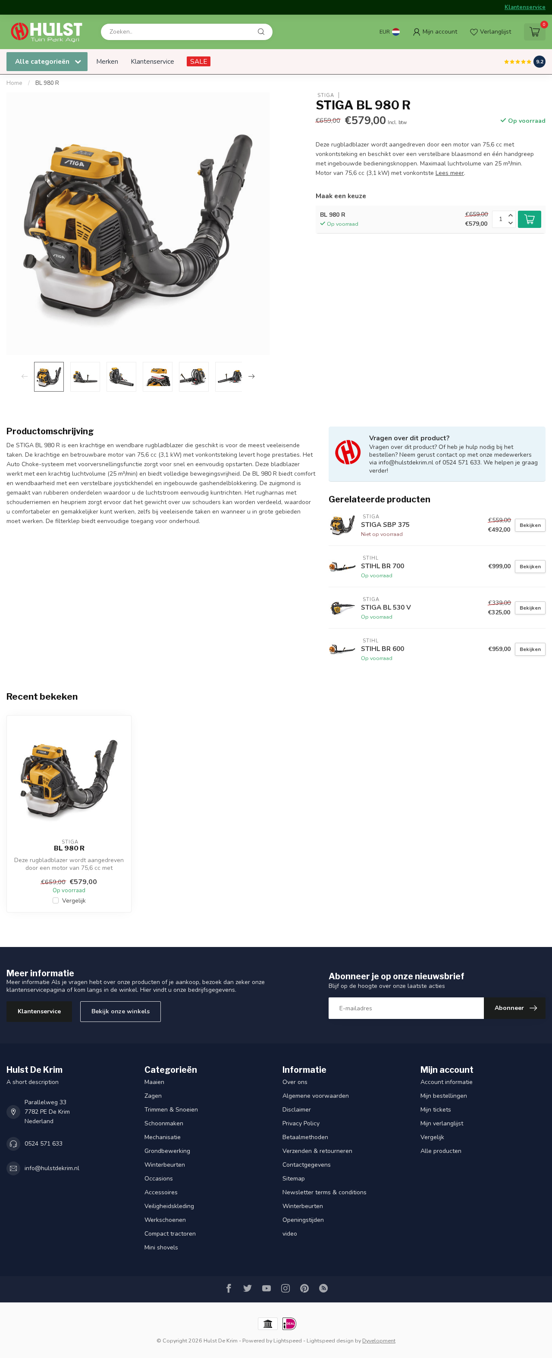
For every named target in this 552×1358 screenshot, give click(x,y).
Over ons (294, 1082)
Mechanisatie (162, 1137)
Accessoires (161, 1192)
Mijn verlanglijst (441, 1123)
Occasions (158, 1178)
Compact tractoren (170, 1234)
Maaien (154, 1082)
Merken (107, 61)
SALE (198, 61)
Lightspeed (287, 1340)
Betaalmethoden (305, 1137)
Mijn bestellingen (443, 1096)
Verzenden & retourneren (317, 1151)
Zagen (153, 1096)
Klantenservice (525, 7)
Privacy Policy (301, 1123)
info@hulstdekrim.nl (52, 1168)
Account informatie (446, 1082)
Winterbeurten (164, 1165)
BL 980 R (47, 83)
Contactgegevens (306, 1165)
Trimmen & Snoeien (171, 1110)
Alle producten (440, 1151)
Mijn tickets (435, 1110)
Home (14, 83)
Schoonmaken (163, 1123)
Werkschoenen (165, 1220)
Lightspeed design (330, 1340)
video (289, 1234)
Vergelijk (74, 900)
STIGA (325, 95)
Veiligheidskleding (169, 1206)
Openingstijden (303, 1220)
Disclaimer (296, 1110)
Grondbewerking (167, 1151)
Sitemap (293, 1178)
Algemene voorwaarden (315, 1096)
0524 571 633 (44, 1144)
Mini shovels (161, 1247)
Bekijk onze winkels (120, 1011)
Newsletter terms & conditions (324, 1192)
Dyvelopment (378, 1340)
